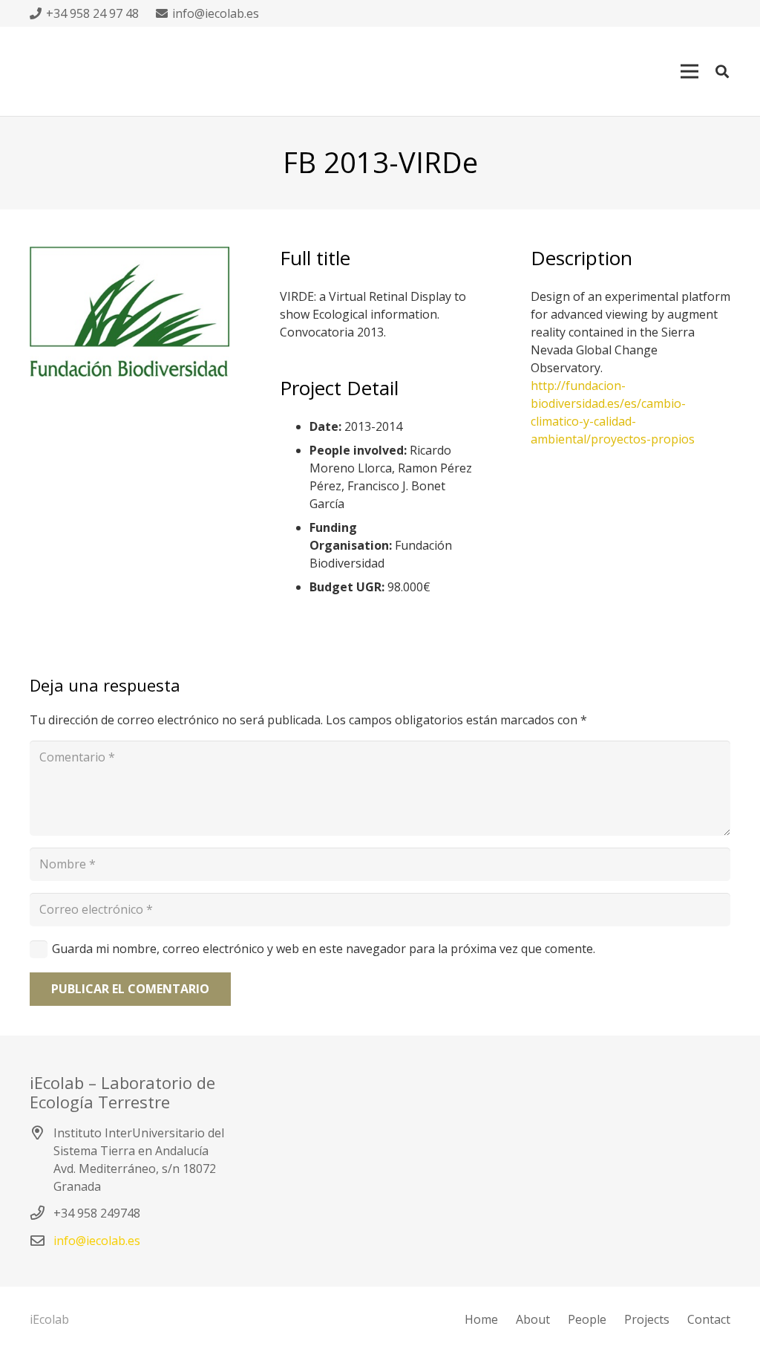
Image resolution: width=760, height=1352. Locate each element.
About (533, 1319)
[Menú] (689, 71)
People (587, 1319)
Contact (708, 1319)
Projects (646, 1319)
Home (481, 1319)
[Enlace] (129, 312)
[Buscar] (722, 71)
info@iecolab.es (96, 1240)
